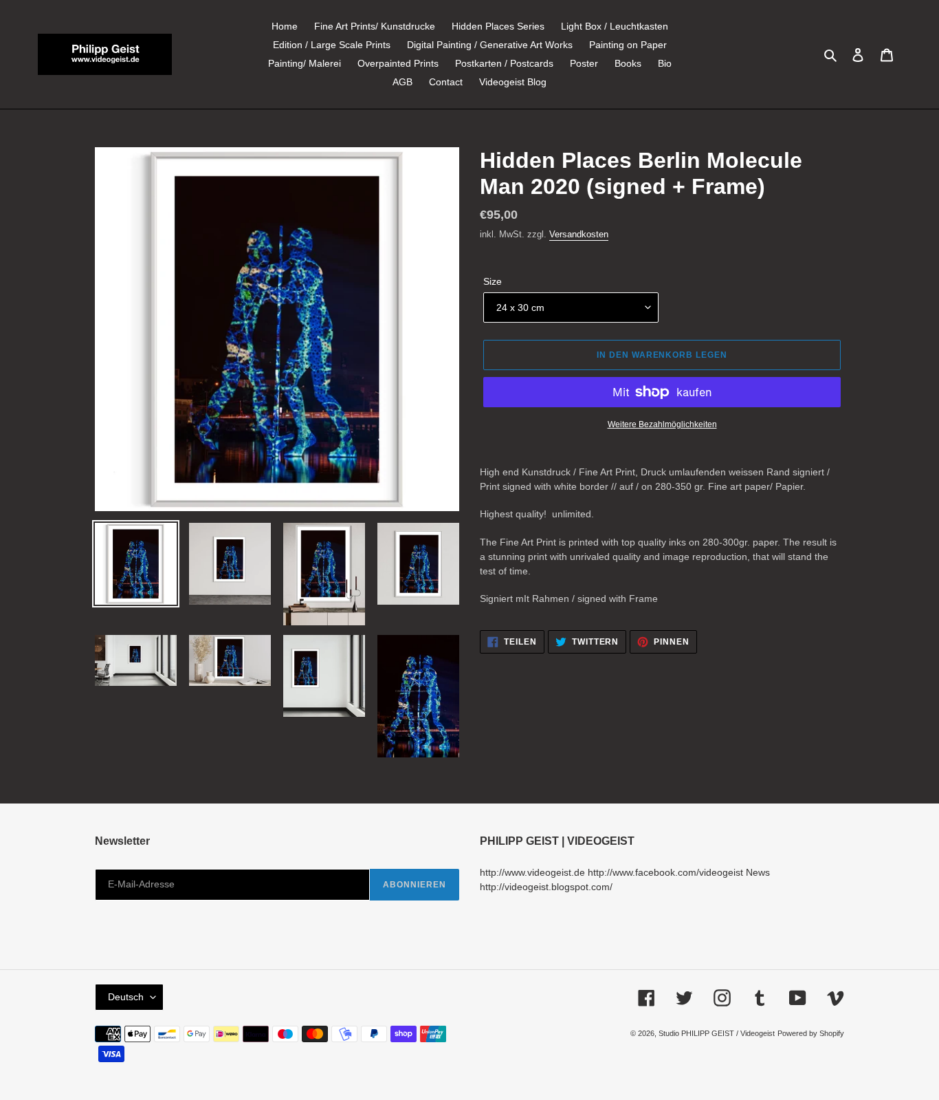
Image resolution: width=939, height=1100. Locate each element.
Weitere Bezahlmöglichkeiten (662, 424)
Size (492, 281)
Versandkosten (578, 234)
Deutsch (126, 996)
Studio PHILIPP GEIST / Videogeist (717, 1033)
